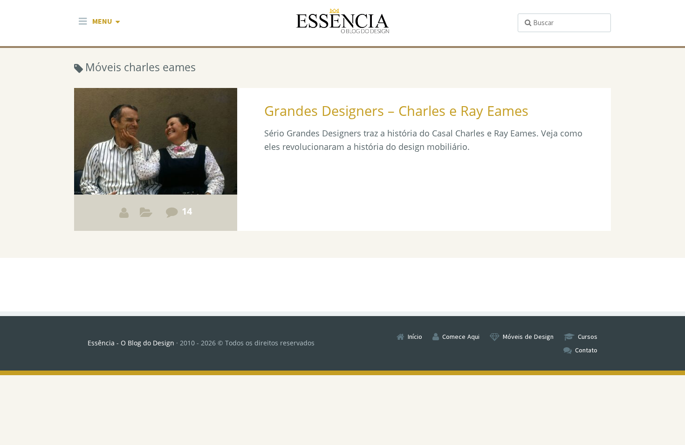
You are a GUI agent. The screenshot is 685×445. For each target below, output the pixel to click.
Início (415, 336)
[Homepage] (342, 21)
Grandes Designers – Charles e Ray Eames (396, 110)
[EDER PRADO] (124, 213)
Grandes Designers (146, 215)
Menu (102, 21)
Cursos (587, 336)
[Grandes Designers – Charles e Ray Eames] (155, 159)
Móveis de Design (528, 336)
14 (187, 210)
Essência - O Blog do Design (131, 342)
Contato (586, 350)
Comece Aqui (461, 336)
